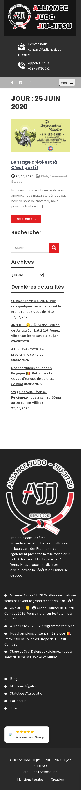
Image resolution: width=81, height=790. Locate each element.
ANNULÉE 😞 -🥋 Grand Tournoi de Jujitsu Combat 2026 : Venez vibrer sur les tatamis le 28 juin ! (35, 330)
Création (57, 779)
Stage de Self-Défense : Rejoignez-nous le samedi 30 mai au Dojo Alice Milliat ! (36, 397)
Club (44, 176)
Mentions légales (23, 686)
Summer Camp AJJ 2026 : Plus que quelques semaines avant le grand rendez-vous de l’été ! (36, 306)
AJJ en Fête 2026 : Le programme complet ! (43, 626)
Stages (16, 181)
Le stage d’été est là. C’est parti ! (34, 165)
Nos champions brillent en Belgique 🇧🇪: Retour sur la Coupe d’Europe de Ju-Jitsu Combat (37, 639)
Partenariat (19, 700)
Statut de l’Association (27, 693)
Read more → (26, 218)
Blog (14, 678)
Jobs (13, 708)
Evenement (59, 176)
